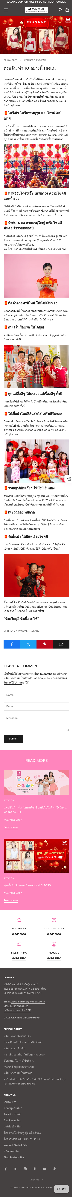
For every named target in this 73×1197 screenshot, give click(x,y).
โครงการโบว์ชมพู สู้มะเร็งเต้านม (22, 1133)
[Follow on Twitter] (15, 1169)
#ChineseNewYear (35, 60)
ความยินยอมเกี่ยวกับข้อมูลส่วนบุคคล (24, 1055)
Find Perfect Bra (14, 1157)
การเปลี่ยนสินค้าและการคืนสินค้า (23, 1042)
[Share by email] (61, 644)
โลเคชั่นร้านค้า (12, 1114)
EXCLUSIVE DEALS (54, 928)
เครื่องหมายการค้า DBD (17, 1010)
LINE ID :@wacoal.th (16, 1006)
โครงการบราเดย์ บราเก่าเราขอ (22, 1139)
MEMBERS (54, 952)
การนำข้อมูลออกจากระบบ (19, 1067)
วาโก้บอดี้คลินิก (12, 1127)
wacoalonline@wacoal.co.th (28, 1002)
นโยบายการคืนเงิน (14, 1048)
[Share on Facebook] (12, 644)
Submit (13, 738)
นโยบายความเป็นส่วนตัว (18, 678)
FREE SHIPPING (19, 952)
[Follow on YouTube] (44, 1169)
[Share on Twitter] (28, 644)
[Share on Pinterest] (45, 644)
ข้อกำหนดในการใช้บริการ (19, 1061)
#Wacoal (9, 800)
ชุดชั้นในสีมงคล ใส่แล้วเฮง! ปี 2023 (27, 885)
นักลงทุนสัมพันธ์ (13, 1108)
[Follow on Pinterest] (35, 1169)
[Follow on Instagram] (25, 1169)
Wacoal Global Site (16, 1145)
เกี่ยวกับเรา (10, 1102)
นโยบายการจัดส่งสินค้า (17, 1036)
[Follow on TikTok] (54, 1169)
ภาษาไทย (35, 1179)
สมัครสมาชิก (11, 1151)
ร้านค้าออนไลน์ (13, 1120)
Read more (11, 827)
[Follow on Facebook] (5, 1169)
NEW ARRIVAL (19, 928)
